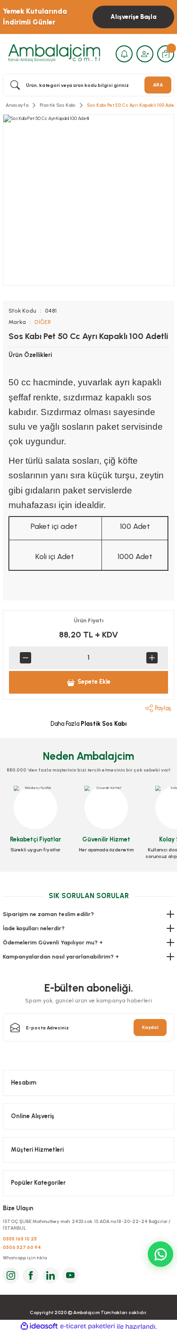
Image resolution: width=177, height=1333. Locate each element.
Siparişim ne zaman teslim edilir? (48, 914)
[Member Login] (144, 53)
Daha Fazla (88, 723)
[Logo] (54, 54)
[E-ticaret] (87, 1326)
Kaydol (150, 1027)
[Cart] (165, 53)
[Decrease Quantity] (25, 658)
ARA (158, 85)
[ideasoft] (39, 1326)
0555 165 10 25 (20, 1239)
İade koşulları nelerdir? (34, 928)
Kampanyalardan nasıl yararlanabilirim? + (61, 956)
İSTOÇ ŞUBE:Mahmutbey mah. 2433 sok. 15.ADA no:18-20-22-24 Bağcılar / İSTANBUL (86, 1224)
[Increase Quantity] (152, 658)
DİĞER (42, 322)
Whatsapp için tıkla (25, 1258)
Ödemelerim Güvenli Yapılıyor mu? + (53, 942)
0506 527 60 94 (22, 1247)
